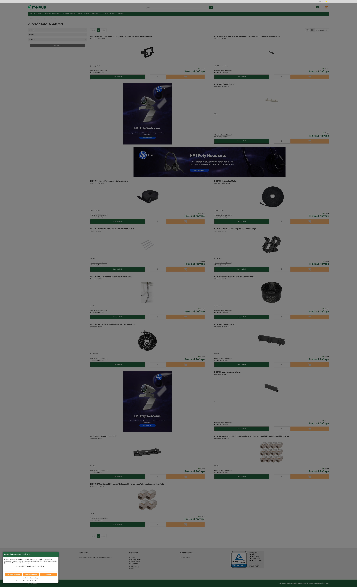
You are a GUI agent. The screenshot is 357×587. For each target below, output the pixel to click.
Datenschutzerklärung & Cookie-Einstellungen (27, 580)
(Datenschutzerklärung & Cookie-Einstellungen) (16, 563)
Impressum (42, 580)
